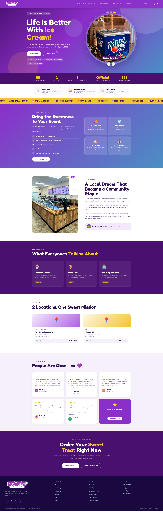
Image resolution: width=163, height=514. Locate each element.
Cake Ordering (103, 4)
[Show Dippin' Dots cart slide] (114, 12)
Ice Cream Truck (94, 491)
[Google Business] (154, 4)
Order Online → (70, 466)
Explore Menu (34, 53)
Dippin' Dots (93, 494)
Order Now (92, 4)
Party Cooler (93, 497)
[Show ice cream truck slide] (111, 12)
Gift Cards (130, 4)
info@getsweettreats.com (131, 488)
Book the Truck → (41, 159)
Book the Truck (50, 53)
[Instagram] (150, 4)
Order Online (93, 485)
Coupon (138, 4)
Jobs (122, 4)
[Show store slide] (107, 12)
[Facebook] (152, 4)
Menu (84, 4)
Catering (114, 4)
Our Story (58, 488)
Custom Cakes (93, 500)
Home (78, 4)
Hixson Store (127, 494)
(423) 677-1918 (127, 485)
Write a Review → (115, 418)
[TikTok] (157, 4)
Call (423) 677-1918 (91, 466)
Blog (145, 4)
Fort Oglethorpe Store (130, 491)
